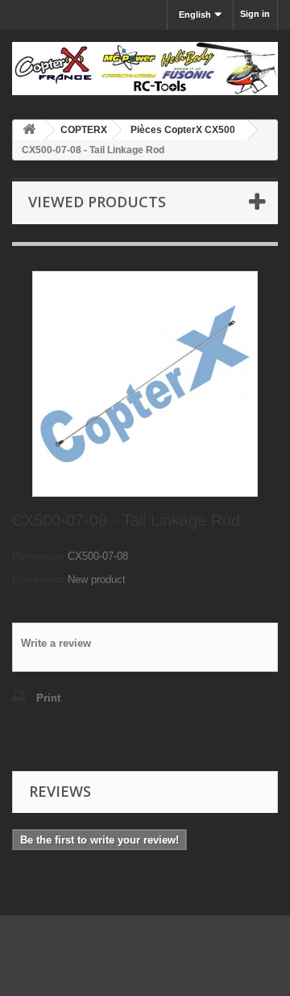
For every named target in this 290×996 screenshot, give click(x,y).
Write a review (56, 643)
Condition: (38, 579)
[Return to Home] (29, 130)
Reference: (38, 556)
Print (48, 698)
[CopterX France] (145, 68)
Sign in (255, 14)
